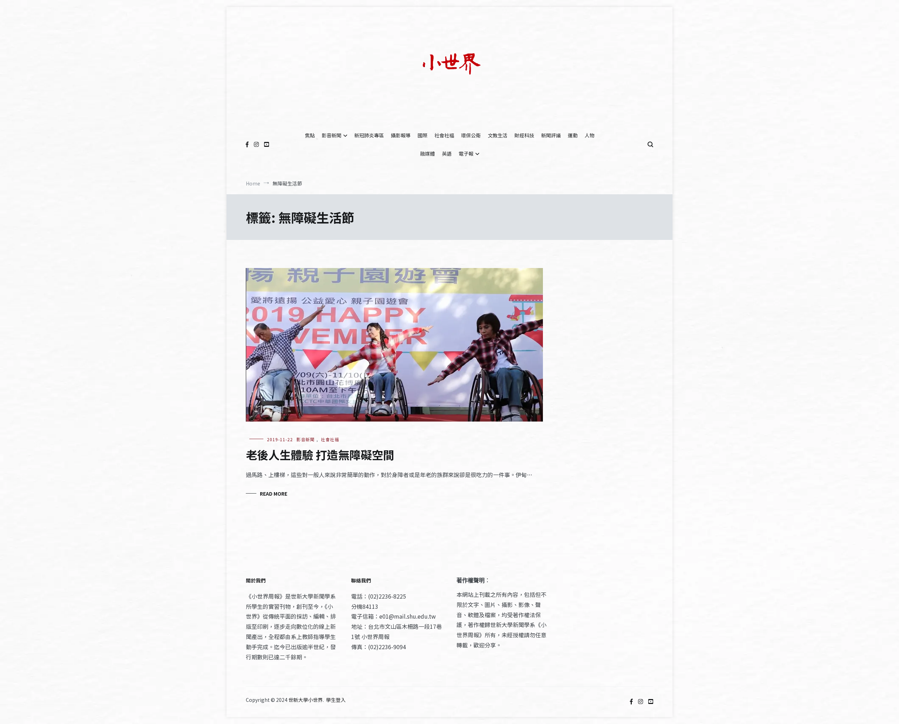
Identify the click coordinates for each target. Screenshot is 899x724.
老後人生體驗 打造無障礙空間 (320, 454)
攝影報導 (401, 135)
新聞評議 (551, 135)
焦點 (310, 135)
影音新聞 (331, 135)
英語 (447, 153)
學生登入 (336, 699)
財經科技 (524, 135)
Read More (273, 493)
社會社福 (444, 135)
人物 (590, 135)
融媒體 (427, 153)
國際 (422, 135)
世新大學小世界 (305, 699)
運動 (573, 135)
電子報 (466, 153)
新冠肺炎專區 (369, 135)
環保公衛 (471, 135)
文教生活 (497, 135)
